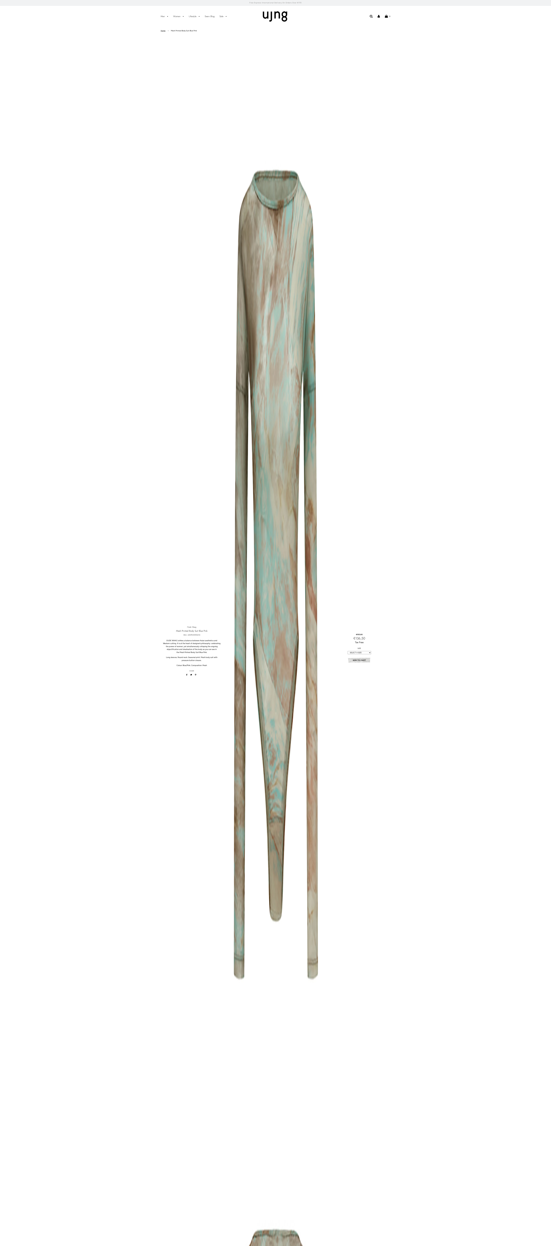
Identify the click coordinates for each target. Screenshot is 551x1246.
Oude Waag (191, 627)
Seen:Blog (210, 16)
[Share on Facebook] (187, 675)
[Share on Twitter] (191, 675)
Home (163, 31)
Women (177, 16)
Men (163, 16)
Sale (222, 16)
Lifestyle (193, 16)
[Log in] (379, 16)
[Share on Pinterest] (196, 675)
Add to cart (359, 660)
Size (359, 648)
